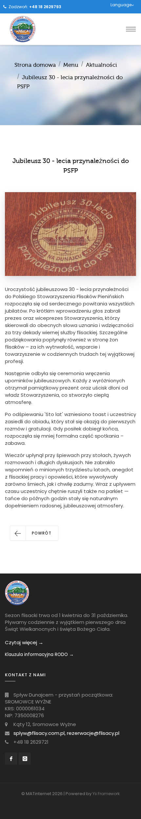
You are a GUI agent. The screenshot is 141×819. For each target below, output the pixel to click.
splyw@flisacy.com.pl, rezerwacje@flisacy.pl (66, 733)
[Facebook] (11, 759)
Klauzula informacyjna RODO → (39, 654)
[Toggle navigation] (131, 29)
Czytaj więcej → (24, 642)
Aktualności (101, 65)
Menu (70, 65)
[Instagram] (25, 759)
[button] (34, 533)
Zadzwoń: (35, 6)
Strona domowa (35, 65)
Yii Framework (106, 793)
